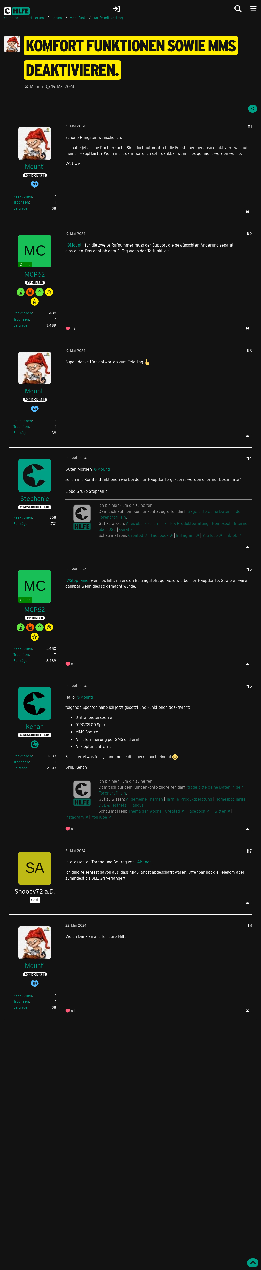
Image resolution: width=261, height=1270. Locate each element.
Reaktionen (22, 196)
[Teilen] (252, 109)
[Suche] (238, 9)
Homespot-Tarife (230, 799)
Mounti (36, 86)
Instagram (185, 535)
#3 (249, 350)
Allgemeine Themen (144, 799)
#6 (249, 686)
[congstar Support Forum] (17, 10)
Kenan (146, 861)
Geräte (125, 529)
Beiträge (20, 208)
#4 (249, 458)
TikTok (231, 535)
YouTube (210, 535)
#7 (249, 851)
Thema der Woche (145, 811)
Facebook (159, 535)
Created (135, 535)
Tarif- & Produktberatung (185, 523)
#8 (249, 925)
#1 (250, 126)
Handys (136, 805)
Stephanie (79, 580)
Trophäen (21, 202)
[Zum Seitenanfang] (252, 1262)
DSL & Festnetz (112, 805)
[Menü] (253, 9)
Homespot (221, 523)
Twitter (219, 811)
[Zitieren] (247, 211)
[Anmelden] (116, 9)
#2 (249, 233)
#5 (249, 569)
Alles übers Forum (142, 523)
